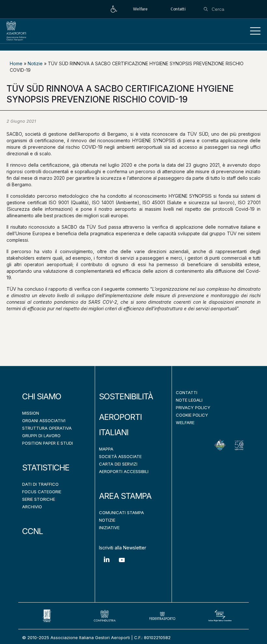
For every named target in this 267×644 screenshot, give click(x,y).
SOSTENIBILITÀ (126, 396)
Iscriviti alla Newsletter (122, 547)
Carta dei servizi (118, 464)
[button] (255, 31)
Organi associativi (43, 420)
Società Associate (120, 456)
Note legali (189, 400)
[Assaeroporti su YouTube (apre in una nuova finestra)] (122, 565)
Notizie (35, 63)
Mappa (106, 449)
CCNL (32, 531)
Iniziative (109, 527)
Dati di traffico (40, 484)
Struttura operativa (47, 428)
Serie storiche (38, 499)
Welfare (185, 422)
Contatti (186, 392)
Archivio (32, 506)
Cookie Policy (192, 415)
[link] (114, 9)
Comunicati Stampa (121, 512)
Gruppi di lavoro (41, 435)
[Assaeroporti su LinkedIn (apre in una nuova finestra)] (106, 564)
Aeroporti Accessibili (123, 471)
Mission (30, 413)
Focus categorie (41, 491)
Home (16, 63)
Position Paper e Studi (47, 443)
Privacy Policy (193, 407)
